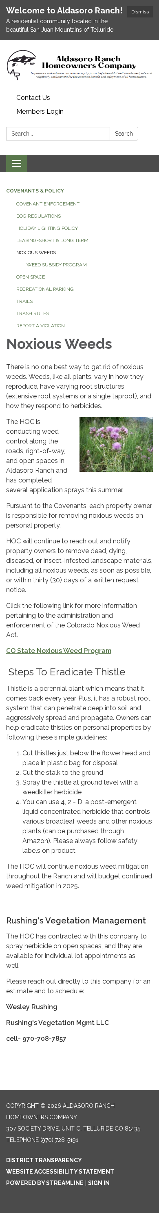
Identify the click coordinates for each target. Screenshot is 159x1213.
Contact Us (33, 98)
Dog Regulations (38, 216)
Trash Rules (32, 313)
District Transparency (44, 1160)
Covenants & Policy (35, 191)
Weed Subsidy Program (56, 265)
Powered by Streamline (45, 1183)
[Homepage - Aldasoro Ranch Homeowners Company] (79, 65)
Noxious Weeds (36, 252)
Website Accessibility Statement (60, 1171)
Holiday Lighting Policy (47, 228)
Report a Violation (40, 326)
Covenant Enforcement (48, 204)
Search (124, 133)
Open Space (30, 277)
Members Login (40, 111)
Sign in (99, 1183)
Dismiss (140, 12)
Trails (24, 301)
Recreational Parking (45, 289)
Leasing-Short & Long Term (52, 240)
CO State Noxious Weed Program (58, 651)
